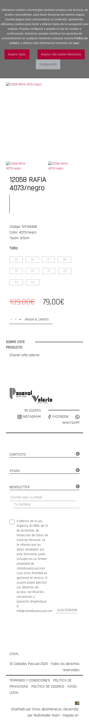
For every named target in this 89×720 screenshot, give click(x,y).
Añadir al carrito (37, 319)
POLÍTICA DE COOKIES (47, 686)
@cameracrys (52, 709)
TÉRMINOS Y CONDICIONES (29, 680)
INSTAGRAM (32, 416)
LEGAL (14, 653)
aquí (76, 43)
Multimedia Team (47, 715)
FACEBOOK (60, 416)
